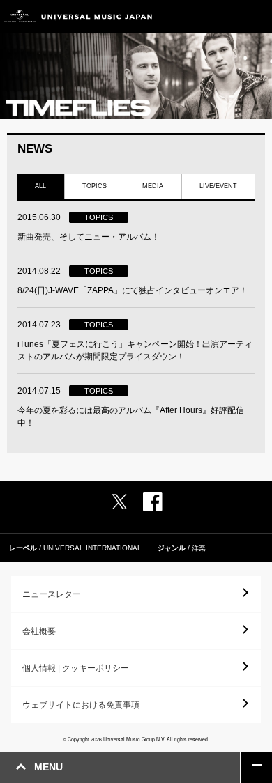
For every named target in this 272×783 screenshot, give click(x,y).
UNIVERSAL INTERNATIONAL (92, 548)
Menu (256, 16)
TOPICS (94, 186)
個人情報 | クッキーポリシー (75, 668)
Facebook (153, 501)
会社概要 (39, 631)
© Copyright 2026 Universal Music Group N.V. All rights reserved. (136, 739)
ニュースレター (51, 594)
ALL (40, 186)
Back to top (256, 767)
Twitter (119, 501)
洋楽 (199, 548)
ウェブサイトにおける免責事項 (80, 705)
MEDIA (152, 186)
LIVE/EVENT (218, 186)
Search (225, 16)
